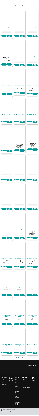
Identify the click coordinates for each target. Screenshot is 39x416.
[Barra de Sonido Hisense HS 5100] (7, 46)
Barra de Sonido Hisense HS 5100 (7, 56)
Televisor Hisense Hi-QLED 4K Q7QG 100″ (6, 316)
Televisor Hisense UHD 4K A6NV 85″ (32, 86)
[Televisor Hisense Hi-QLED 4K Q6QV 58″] (19, 189)
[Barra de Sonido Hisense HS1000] (19, 104)
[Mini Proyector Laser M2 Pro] (19, 75)
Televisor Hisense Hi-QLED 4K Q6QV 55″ (32, 200)
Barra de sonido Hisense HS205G (7, 114)
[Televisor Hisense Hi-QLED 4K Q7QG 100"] (7, 305)
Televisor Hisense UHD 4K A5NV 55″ (19, 345)
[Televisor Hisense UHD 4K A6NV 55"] (7, 276)
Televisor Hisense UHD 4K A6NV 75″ (32, 229)
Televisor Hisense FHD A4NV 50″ (32, 114)
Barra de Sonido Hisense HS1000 (19, 114)
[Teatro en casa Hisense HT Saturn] (32, 131)
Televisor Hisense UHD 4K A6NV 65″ (19, 259)
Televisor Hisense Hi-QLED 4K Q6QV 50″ (6, 229)
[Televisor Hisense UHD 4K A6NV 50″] (19, 276)
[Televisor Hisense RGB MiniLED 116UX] (7, 160)
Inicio (14, 5)
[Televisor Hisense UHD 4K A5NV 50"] (32, 334)
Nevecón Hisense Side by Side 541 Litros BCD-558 (32, 57)
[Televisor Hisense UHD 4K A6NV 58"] (32, 248)
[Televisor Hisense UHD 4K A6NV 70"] (7, 248)
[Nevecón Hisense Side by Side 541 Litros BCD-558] (32, 46)
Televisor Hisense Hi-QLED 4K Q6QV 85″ (19, 171)
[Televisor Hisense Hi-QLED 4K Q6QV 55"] (32, 189)
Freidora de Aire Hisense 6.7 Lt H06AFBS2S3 (19, 142)
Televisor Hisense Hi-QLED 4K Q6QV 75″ (32, 171)
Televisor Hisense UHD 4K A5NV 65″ (7, 345)
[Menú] (37, 2)
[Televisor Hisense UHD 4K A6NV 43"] (32, 276)
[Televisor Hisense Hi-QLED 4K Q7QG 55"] (32, 305)
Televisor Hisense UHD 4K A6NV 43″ (32, 287)
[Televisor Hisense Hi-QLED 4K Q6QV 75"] (32, 160)
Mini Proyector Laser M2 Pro (19, 85)
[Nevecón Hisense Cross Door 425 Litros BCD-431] (7, 75)
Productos (19, 5)
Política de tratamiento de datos (5, 411)
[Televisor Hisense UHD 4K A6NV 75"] (32, 219)
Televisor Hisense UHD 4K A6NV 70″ (7, 259)
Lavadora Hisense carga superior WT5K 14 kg (19, 27)
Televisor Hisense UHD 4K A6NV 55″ (7, 287)
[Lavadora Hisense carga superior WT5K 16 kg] (7, 16)
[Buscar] (36, 2)
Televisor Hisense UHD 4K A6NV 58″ (32, 259)
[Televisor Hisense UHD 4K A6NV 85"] (32, 75)
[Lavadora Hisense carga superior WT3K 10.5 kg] (32, 16)
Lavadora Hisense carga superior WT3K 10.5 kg (32, 27)
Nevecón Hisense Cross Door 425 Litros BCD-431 (7, 86)
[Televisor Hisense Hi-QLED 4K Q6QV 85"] (19, 160)
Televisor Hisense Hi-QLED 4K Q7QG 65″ (19, 316)
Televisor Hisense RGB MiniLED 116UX (7, 171)
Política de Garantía (6, 412)
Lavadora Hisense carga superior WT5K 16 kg (7, 27)
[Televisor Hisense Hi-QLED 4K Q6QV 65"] (7, 189)
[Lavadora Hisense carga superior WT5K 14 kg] (19, 16)
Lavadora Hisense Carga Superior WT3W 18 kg (19, 57)
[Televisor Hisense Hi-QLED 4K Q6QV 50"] (7, 219)
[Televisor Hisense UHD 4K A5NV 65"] (7, 334)
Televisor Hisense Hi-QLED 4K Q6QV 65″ (6, 200)
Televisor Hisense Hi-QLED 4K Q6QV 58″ (19, 200)
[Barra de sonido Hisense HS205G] (7, 104)
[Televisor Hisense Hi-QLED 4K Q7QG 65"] (19, 305)
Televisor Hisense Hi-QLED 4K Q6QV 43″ (19, 229)
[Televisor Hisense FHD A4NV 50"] (32, 104)
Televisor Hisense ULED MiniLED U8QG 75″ (6, 142)
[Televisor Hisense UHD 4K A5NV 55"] (19, 334)
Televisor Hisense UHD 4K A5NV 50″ (32, 345)
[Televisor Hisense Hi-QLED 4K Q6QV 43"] (19, 219)
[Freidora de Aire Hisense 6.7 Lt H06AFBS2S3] (19, 131)
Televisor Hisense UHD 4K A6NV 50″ (19, 287)
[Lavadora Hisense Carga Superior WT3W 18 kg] (19, 46)
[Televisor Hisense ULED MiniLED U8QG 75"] (7, 131)
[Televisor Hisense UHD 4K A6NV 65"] (19, 248)
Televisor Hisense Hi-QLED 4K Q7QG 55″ (32, 316)
